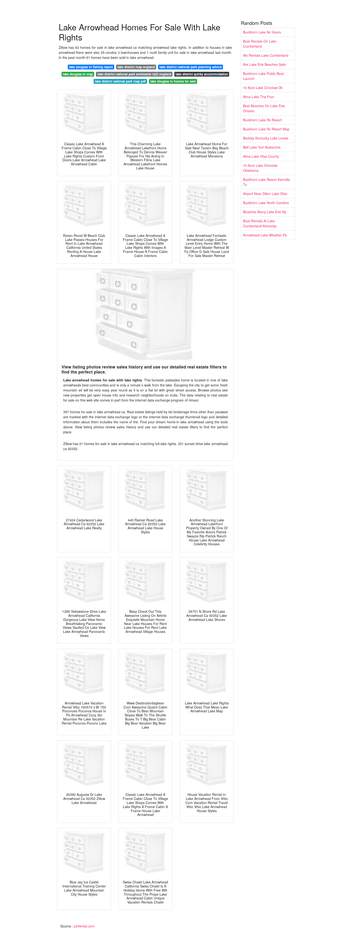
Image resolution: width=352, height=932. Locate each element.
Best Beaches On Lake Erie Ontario (264, 108)
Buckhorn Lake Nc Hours (262, 32)
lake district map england (136, 67)
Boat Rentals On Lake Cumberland (259, 44)
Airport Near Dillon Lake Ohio (265, 193)
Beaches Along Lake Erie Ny (264, 211)
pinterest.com (84, 926)
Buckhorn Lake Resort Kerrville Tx (266, 182)
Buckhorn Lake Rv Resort (262, 119)
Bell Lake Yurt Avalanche (262, 147)
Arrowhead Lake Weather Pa (265, 235)
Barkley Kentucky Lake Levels (265, 138)
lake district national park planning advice (190, 67)
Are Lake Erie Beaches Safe (264, 64)
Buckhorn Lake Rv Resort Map (266, 129)
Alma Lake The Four (258, 96)
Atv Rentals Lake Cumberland (265, 55)
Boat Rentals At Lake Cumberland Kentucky (260, 223)
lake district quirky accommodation (202, 74)
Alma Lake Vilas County (261, 156)
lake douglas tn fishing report (91, 67)
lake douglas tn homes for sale (173, 81)
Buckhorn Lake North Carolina (266, 202)
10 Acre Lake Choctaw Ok (263, 87)
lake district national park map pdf (120, 81)
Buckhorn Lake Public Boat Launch (263, 76)
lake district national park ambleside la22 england (134, 74)
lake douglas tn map (78, 74)
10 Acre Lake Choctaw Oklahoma (260, 168)
